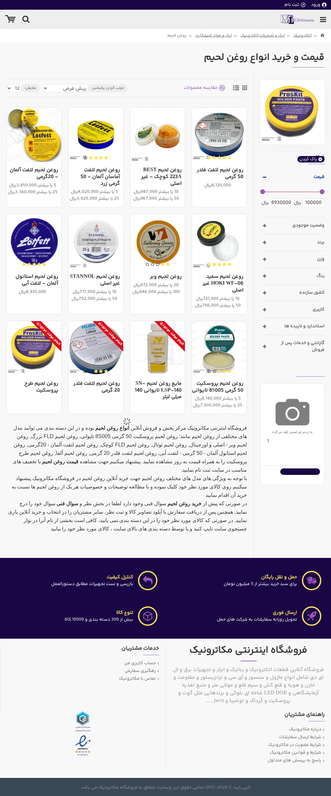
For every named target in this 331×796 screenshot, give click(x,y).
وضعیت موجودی (308, 225)
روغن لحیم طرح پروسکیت (41, 387)
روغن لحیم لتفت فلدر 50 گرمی (220, 174)
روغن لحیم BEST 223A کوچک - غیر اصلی (161, 177)
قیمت (319, 177)
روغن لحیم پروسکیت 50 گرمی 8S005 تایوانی (217, 387)
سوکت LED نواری (302, 451)
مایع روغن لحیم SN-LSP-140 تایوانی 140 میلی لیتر (158, 391)
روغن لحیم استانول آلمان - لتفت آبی (37, 280)
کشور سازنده (312, 292)
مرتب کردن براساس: (107, 88)
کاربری (319, 309)
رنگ (321, 275)
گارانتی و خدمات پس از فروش (303, 346)
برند (321, 242)
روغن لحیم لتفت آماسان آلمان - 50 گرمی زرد (100, 177)
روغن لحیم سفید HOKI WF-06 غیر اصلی (223, 284)
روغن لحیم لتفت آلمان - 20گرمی (34, 174)
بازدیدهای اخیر (310, 371)
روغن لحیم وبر (166, 277)
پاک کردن (308, 159)
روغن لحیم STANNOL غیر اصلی (95, 280)
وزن (321, 259)
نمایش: (30, 88)
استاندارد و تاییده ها (304, 326)
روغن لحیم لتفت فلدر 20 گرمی (96, 387)
